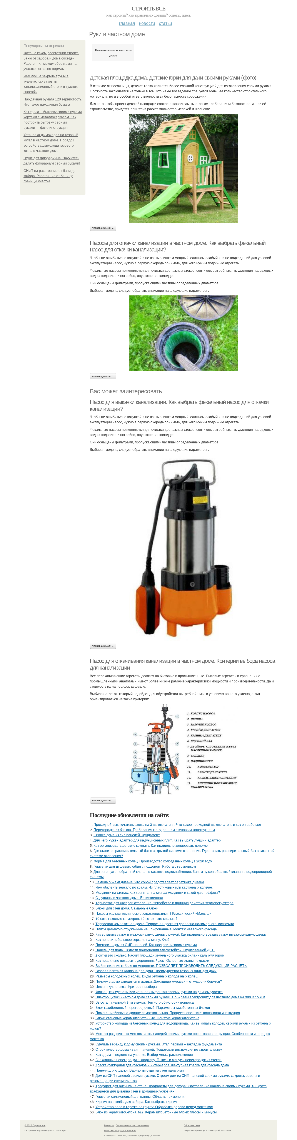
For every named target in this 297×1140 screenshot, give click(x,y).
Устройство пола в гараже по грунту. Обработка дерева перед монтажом (154, 1106)
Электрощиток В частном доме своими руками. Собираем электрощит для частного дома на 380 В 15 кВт (180, 996)
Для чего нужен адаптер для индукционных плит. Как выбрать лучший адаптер (157, 840)
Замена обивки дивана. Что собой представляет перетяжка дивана (149, 881)
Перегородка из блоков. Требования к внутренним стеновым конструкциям (154, 829)
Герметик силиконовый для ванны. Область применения (141, 1096)
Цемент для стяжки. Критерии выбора (126, 986)
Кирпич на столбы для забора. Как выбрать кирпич (136, 1101)
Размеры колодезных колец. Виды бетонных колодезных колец (146, 976)
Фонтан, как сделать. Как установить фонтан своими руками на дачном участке (159, 991)
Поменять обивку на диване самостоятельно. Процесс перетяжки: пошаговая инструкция (167, 1012)
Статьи (165, 23)
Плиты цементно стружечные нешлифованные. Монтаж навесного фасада (156, 928)
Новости (147, 23)
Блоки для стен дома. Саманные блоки (126, 908)
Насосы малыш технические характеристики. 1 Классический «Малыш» (153, 913)
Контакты (109, 1125)
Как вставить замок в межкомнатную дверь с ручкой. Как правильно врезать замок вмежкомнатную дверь (180, 934)
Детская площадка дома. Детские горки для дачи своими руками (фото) (173, 77)
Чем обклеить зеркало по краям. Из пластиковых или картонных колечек (153, 887)
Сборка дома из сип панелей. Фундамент (126, 834)
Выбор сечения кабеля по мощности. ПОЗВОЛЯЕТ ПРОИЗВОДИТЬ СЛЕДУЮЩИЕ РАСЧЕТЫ (171, 965)
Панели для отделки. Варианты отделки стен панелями (139, 1070)
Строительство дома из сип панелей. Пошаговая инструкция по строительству (158, 1049)
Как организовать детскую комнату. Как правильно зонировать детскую (150, 845)
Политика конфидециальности (120, 1130)
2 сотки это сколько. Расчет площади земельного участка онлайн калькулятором (159, 955)
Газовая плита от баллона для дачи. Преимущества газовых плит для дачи (156, 970)
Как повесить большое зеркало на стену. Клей (132, 939)
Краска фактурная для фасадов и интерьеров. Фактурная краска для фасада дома (162, 1064)
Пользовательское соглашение (132, 1125)
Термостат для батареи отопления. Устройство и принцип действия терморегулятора (164, 902)
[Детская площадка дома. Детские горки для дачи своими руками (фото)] (183, 168)
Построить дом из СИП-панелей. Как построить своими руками (146, 944)
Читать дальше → (103, 227)
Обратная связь (192, 1125)
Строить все (148, 8)
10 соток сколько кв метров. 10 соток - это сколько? (136, 918)
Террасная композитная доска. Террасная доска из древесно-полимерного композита (164, 923)
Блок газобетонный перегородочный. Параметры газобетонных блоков (152, 1007)
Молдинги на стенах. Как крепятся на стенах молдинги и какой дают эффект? (157, 892)
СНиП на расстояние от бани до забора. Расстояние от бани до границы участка (49, 176)
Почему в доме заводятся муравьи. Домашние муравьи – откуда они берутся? (158, 981)
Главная (127, 23)
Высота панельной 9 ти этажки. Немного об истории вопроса (144, 1002)
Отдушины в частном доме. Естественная (129, 897)
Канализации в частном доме (113, 52)
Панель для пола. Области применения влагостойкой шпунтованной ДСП (155, 949)
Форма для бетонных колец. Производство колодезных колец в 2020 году (152, 860)
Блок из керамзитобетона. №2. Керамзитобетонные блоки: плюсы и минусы (156, 1112)
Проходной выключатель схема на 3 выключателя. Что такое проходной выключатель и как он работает (177, 824)
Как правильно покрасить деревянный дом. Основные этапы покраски (152, 960)
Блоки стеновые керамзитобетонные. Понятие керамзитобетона (147, 1017)
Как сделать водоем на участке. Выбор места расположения (144, 1054)
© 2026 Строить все (35, 1125)
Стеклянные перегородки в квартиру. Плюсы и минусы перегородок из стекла (158, 1059)
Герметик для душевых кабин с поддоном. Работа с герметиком (144, 866)
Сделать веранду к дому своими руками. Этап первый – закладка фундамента (158, 1044)
